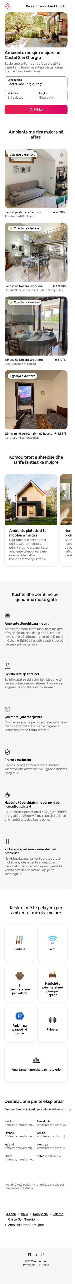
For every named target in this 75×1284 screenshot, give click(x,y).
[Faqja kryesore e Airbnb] (7, 6)
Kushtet (44, 1265)
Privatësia (29, 1265)
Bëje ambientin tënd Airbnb (45, 6)
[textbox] (20, 97)
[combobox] (36, 84)
